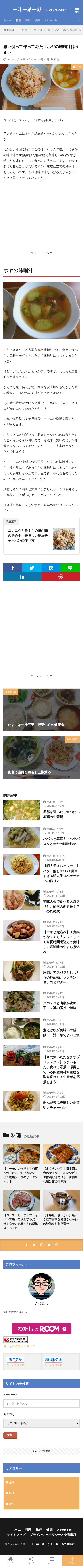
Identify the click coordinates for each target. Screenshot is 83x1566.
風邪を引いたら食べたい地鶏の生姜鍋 (61, 814)
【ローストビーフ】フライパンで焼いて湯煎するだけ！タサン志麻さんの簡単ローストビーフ (20, 1221)
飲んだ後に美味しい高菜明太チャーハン (61, 1104)
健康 (38, 20)
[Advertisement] (41, 217)
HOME (11, 30)
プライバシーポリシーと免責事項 (53, 1534)
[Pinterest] (61, 576)
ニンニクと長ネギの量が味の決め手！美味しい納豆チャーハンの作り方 (28, 535)
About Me (51, 20)
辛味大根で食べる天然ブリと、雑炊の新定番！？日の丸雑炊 (61, 906)
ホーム (7, 20)
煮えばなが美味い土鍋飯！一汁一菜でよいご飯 (61, 1032)
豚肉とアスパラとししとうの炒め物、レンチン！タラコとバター (61, 977)
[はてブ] (51, 567)
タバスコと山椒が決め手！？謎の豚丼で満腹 (59, 1005)
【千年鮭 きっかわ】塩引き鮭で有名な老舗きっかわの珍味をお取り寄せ (60, 1219)
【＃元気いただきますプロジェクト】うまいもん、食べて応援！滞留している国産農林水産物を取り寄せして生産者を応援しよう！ (61, 1069)
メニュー (51, 1563)
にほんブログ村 (15, 1365)
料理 (18, 20)
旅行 (28, 20)
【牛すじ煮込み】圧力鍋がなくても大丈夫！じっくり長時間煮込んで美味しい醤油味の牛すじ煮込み (61, 942)
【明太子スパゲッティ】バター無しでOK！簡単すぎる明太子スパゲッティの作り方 (61, 873)
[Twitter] (31, 567)
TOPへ (72, 1563)
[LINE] (70, 567)
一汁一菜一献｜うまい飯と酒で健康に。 (53, 1544)
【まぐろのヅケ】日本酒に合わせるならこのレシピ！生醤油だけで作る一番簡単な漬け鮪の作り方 (60, 1175)
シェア (31, 1563)
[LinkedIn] (22, 576)
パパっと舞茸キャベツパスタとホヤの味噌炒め (61, 841)
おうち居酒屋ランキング (19, 1346)
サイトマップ (16, 1534)
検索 (9, 1435)
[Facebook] (12, 567)
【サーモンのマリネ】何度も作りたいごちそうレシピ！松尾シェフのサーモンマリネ (20, 1175)
